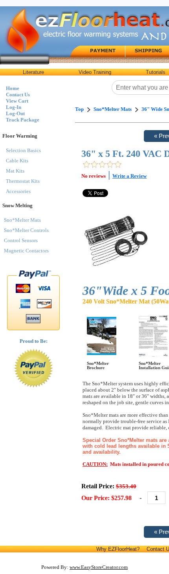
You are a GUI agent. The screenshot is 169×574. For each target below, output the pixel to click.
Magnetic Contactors (26, 251)
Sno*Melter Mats (22, 220)
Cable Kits (17, 161)
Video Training (95, 72)
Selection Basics (23, 150)
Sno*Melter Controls (26, 230)
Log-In (13, 107)
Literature (33, 72)
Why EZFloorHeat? (118, 549)
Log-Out (15, 113)
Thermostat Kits (23, 181)
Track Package (22, 120)
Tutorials (155, 72)
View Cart (17, 101)
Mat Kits (15, 171)
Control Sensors (21, 240)
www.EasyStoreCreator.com (99, 567)
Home (12, 88)
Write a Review (129, 176)
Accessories (18, 191)
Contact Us (18, 95)
